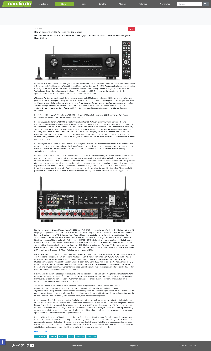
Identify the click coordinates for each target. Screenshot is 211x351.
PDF (132, 29)
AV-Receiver (80, 336)
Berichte (102, 4)
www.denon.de (40, 331)
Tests (83, 4)
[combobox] (189, 4)
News (63, 4)
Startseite (43, 4)
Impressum (134, 345)
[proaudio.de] (17, 4)
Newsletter (165, 4)
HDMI (71, 336)
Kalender (143, 4)
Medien (122, 4)
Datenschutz (77, 345)
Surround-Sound (40, 336)
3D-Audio (53, 336)
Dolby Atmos (92, 336)
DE (205, 4)
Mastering (62, 336)
